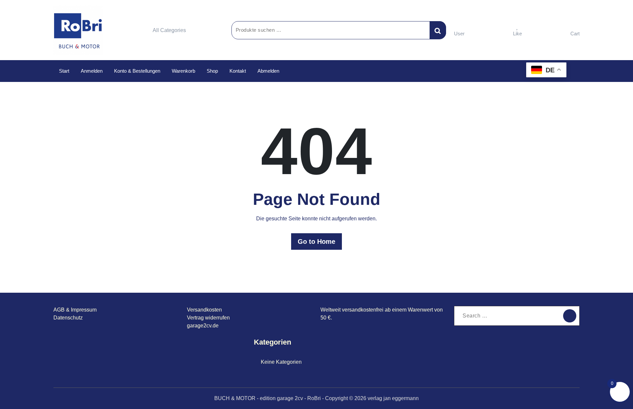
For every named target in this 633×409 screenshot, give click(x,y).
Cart (575, 33)
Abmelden (268, 71)
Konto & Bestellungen (137, 71)
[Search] (569, 315)
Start (64, 71)
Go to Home (316, 241)
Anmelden (92, 71)
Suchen (438, 30)
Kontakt (237, 71)
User (459, 33)
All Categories (169, 30)
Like (517, 33)
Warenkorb (183, 71)
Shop (212, 71)
